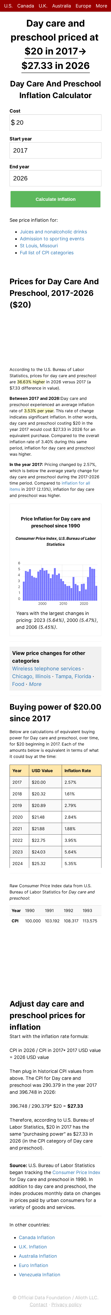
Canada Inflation (37, 1237)
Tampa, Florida (73, 676)
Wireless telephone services (46, 669)
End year (19, 166)
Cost (15, 111)
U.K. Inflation (33, 1246)
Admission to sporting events (52, 238)
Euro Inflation (33, 1265)
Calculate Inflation (56, 199)
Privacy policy (66, 1304)
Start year (21, 138)
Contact (38, 1304)
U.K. (43, 6)
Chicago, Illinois (31, 676)
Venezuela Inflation (39, 1274)
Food (18, 684)
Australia (61, 6)
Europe (83, 6)
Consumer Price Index (76, 1172)
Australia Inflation (38, 1256)
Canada (25, 6)
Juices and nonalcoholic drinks (53, 231)
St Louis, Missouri (39, 245)
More (101, 6)
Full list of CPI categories (47, 252)
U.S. (8, 6)
